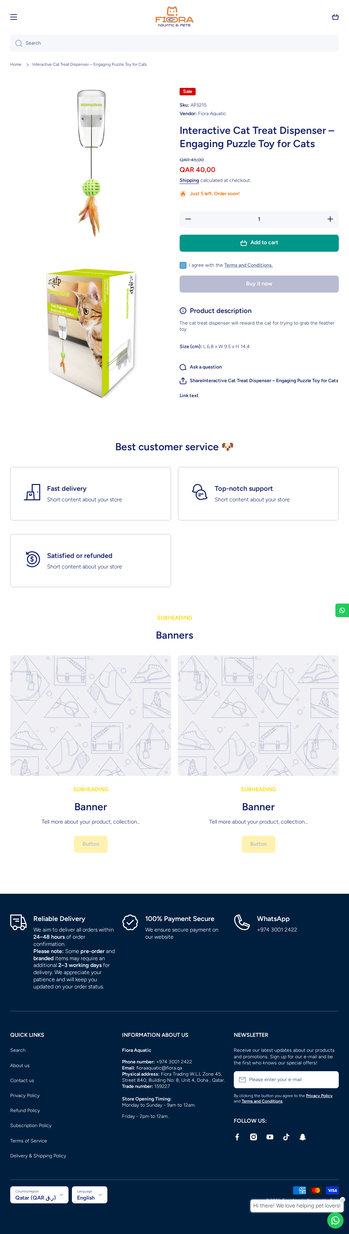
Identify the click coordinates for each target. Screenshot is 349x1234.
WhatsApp (273, 919)
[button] (335, 17)
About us (20, 1065)
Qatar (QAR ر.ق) (35, 1197)
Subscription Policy (30, 1125)
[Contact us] (335, 1220)
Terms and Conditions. (248, 265)
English (86, 1197)
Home (15, 64)
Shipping (189, 180)
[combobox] (174, 43)
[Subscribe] (330, 1079)
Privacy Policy (25, 1095)
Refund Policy (25, 1110)
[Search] (16, 43)
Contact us (22, 1080)
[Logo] (174, 17)
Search (18, 1050)
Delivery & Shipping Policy (38, 1156)
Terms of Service (28, 1141)
